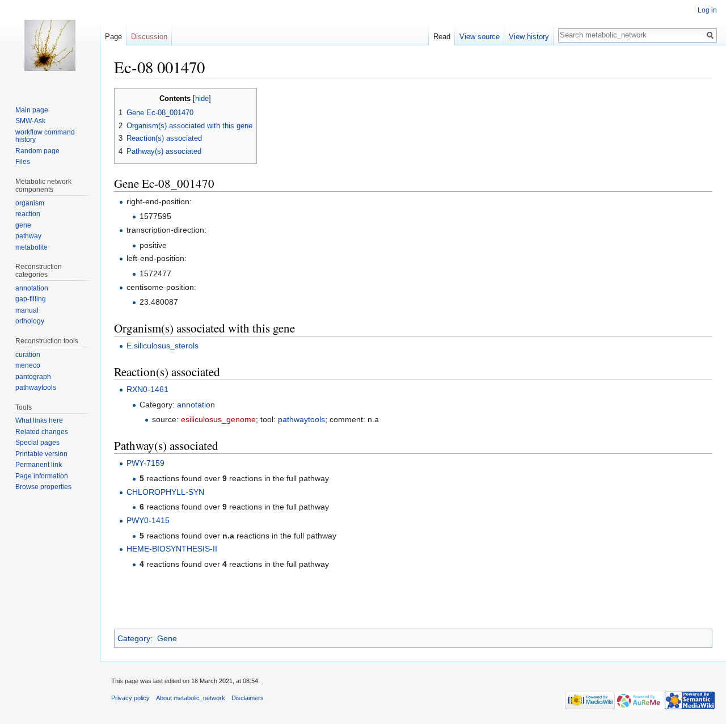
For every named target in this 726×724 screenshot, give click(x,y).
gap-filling (30, 299)
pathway (28, 236)
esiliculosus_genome (218, 419)
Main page (31, 110)
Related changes (41, 432)
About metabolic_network (190, 697)
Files (22, 162)
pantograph (33, 377)
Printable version (41, 454)
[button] (124, 98)
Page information (41, 476)
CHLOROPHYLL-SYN (165, 491)
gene (23, 225)
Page (113, 36)
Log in (707, 10)
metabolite (31, 247)
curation (27, 355)
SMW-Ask (30, 121)
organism (29, 203)
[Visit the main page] (50, 45)
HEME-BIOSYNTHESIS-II (171, 548)
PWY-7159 (145, 463)
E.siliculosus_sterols (162, 345)
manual (27, 310)
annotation (196, 404)
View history (529, 36)
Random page (37, 151)
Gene (167, 638)
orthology (29, 321)
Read (441, 36)
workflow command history (45, 136)
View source (479, 36)
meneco (27, 365)
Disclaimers (247, 697)
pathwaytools (301, 419)
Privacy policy (130, 697)
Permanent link (38, 465)
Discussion (149, 36)
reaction (27, 214)
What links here (39, 420)
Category (133, 638)
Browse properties (43, 487)
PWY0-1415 (148, 520)
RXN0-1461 (147, 389)
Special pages (37, 443)
